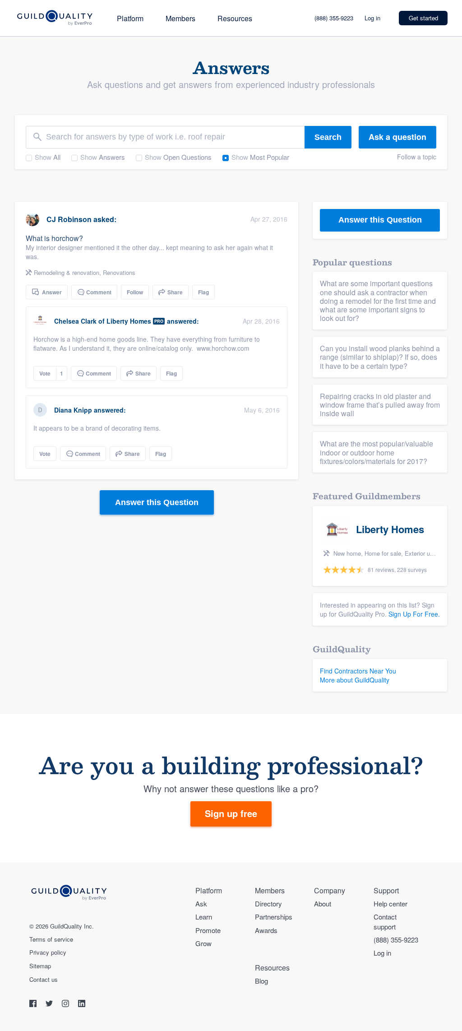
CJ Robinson (69, 219)
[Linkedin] (81, 1004)
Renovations (119, 272)
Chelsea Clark (75, 320)
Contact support (385, 921)
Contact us (43, 979)
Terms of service (51, 939)
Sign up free (231, 813)
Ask (201, 903)
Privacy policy (47, 952)
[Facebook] (33, 1004)
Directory (268, 903)
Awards (266, 930)
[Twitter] (50, 1004)
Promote (208, 930)
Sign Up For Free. (414, 613)
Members (180, 18)
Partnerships (273, 916)
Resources (234, 18)
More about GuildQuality (354, 679)
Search (328, 137)
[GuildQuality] (54, 18)
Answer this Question (157, 502)
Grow (203, 943)
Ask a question (397, 137)
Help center (390, 903)
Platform (130, 18)
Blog (261, 980)
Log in (372, 18)
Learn (203, 916)
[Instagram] (66, 1004)
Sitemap (40, 966)
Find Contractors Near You (358, 670)
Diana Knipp (73, 409)
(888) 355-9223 (333, 18)
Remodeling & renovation (66, 272)
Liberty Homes (128, 320)
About (322, 903)
